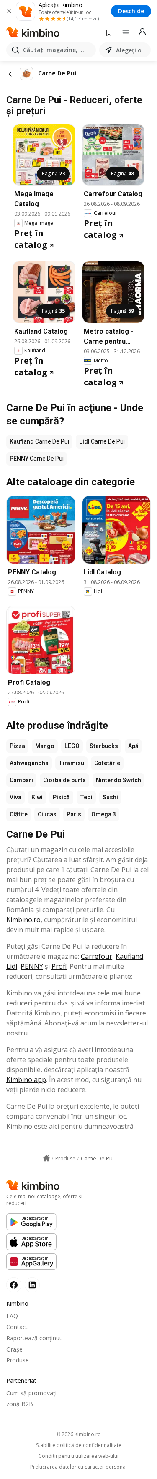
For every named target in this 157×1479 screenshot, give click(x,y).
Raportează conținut (34, 1338)
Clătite (19, 814)
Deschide (131, 11)
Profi (59, 966)
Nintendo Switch (118, 780)
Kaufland (129, 956)
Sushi (110, 797)
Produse (17, 1360)
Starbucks (104, 746)
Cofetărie (107, 763)
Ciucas (47, 814)
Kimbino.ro (23, 919)
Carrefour (96, 956)
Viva (15, 797)
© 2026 (78, 1434)
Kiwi (37, 797)
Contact (17, 1327)
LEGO (72, 746)
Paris (74, 814)
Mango (44, 746)
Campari (21, 780)
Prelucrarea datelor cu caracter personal (78, 1467)
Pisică (61, 797)
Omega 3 (103, 814)
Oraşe (14, 1349)
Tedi (86, 797)
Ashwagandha (29, 763)
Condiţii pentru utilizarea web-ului (78, 1456)
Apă (133, 746)
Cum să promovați (31, 1393)
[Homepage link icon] (46, 1158)
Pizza (17, 746)
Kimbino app (26, 1079)
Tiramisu (71, 763)
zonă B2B (19, 1404)
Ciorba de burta (64, 780)
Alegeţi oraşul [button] (131, 50)
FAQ (12, 1316)
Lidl (11, 966)
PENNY (32, 966)
